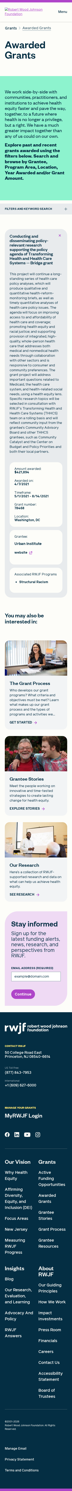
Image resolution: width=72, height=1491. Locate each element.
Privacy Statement (19, 1459)
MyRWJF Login (23, 1115)
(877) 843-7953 (18, 1073)
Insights (14, 1268)
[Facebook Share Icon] (7, 1136)
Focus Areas (16, 1218)
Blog (9, 1279)
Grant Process (52, 1229)
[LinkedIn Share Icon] (16, 1136)
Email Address (32, 968)
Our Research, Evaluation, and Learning (18, 1296)
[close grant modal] (59, 235)
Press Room (49, 1330)
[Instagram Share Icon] (37, 1136)
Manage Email (15, 1448)
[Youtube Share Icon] (27, 1135)
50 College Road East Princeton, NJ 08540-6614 (27, 1055)
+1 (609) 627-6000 (20, 1085)
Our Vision (18, 1162)
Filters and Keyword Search (28, 209)
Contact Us (49, 1362)
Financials (47, 1341)
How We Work (52, 1302)
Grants (47, 1162)
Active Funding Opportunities (51, 1178)
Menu (62, 12)
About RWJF (46, 1271)
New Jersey (16, 1229)
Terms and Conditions (22, 1470)
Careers (45, 1351)
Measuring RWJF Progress (15, 1246)
